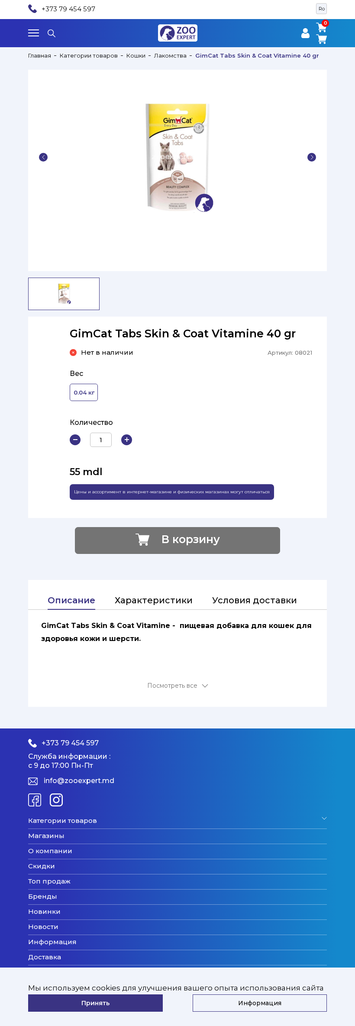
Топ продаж (49, 881)
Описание (71, 600)
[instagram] (56, 799)
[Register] (305, 33)
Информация (52, 942)
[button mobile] (33, 32)
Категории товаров (89, 55)
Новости (43, 927)
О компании (50, 851)
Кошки (135, 55)
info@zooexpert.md (79, 781)
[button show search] (51, 33)
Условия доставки (254, 600)
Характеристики (154, 600)
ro (322, 9)
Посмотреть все (172, 685)
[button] (43, 157)
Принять (95, 1003)
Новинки (44, 912)
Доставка (44, 957)
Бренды (42, 896)
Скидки (41, 866)
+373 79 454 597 (68, 9)
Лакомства (170, 55)
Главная (39, 55)
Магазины (46, 836)
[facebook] (34, 799)
